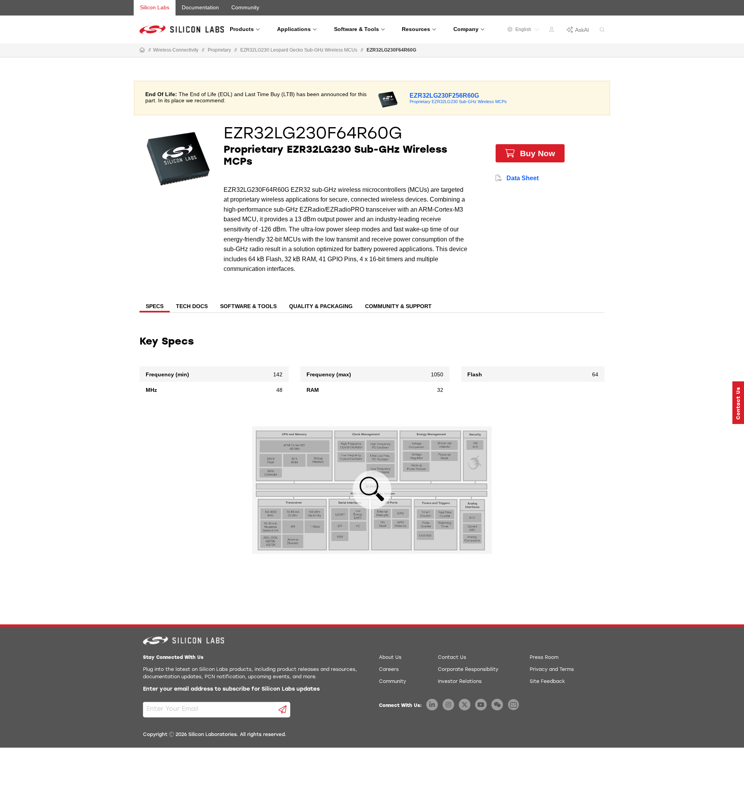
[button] (738, 402)
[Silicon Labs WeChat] (497, 704)
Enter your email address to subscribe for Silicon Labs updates (231, 689)
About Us (390, 657)
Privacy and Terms (552, 669)
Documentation (200, 7)
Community (245, 7)
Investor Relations (460, 681)
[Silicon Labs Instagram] (448, 704)
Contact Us (452, 657)
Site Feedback (547, 681)
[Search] (602, 30)
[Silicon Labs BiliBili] (513, 704)
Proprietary (219, 50)
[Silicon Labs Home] (142, 50)
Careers (389, 669)
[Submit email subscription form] (282, 709)
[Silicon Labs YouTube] (481, 704)
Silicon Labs (154, 7)
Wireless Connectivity (175, 50)
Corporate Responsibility (468, 669)
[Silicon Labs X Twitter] (464, 704)
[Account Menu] (552, 30)
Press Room (544, 657)
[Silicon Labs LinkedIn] (432, 704)
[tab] (155, 307)
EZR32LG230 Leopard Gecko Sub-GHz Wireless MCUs (298, 50)
